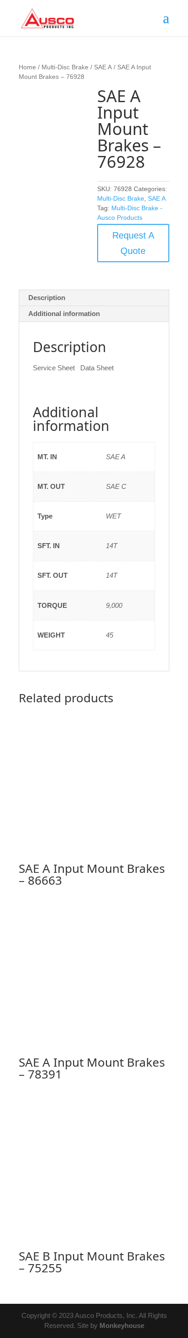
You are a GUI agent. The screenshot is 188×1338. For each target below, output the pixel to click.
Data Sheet (97, 368)
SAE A (103, 67)
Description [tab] (46, 297)
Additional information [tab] (64, 313)
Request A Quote (133, 243)
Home (27, 67)
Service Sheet (54, 368)
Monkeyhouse (121, 1325)
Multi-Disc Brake (65, 67)
